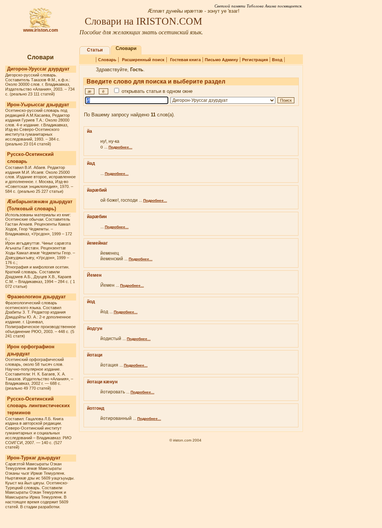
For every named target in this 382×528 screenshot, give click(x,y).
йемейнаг (97, 243)
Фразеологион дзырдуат (36, 296)
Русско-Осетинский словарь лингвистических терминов (38, 405)
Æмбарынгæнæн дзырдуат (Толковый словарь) (39, 205)
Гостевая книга (185, 59)
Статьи (95, 50)
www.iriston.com (40, 30)
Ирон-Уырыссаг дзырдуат (38, 104)
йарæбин (97, 216)
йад (91, 163)
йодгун (94, 328)
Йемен (94, 275)
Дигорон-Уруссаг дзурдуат (38, 69)
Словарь (107, 59)
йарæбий (97, 190)
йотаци (94, 355)
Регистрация (255, 59)
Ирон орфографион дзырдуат (30, 350)
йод (91, 301)
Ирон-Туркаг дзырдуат (33, 458)
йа (89, 131)
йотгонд (95, 408)
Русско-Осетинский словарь (30, 157)
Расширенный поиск (143, 59)
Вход (277, 59)
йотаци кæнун (102, 381)
